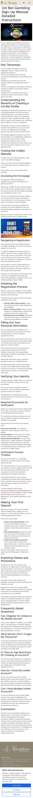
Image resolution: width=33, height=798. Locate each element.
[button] (23, 2)
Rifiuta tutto (16, 794)
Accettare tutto (16, 785)
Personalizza (16, 790)
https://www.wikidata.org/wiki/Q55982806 (14, 490)
